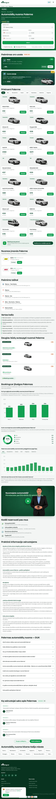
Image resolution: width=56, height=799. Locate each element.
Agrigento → (32, 750)
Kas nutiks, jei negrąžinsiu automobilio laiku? (28, 676)
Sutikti (5, 795)
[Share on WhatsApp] (12, 775)
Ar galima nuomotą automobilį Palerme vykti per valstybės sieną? (28, 685)
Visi (3, 92)
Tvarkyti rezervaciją (33, 781)
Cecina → (4, 750)
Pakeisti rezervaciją (33, 787)
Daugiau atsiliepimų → (21, 741)
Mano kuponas (32, 783)
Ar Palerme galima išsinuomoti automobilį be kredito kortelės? (28, 656)
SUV (27, 92)
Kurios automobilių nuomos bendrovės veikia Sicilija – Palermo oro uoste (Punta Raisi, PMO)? (28, 666)
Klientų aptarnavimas (5, 783)
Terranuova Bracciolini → (39, 754)
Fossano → (28, 754)
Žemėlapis (44, 66)
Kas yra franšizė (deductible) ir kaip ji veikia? (28, 652)
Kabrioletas (34, 92)
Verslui (22, 92)
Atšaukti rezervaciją (33, 785)
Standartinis (15, 92)
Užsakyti (23, 112)
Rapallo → (40, 750)
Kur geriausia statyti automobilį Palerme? (28, 680)
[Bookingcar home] (5, 2)
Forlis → (50, 754)
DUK (2, 785)
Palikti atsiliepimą (35, 741)
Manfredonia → (13, 750)
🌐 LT (49, 2)
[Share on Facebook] (2, 775)
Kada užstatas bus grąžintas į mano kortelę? (28, 647)
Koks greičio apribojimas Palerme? (28, 690)
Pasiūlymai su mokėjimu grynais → (43, 243)
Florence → (48, 750)
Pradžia (2, 6)
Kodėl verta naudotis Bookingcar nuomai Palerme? (28, 671)
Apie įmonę (3, 781)
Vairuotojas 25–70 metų (21, 47)
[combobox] (29, 27)
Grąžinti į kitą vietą (8, 47)
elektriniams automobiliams (18, 77)
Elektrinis (41, 92)
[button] (4, 27)
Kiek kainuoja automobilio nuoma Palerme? (28, 661)
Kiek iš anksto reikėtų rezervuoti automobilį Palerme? (28, 642)
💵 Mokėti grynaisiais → (8, 378)
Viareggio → (5, 754)
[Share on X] (6, 775)
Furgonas (49, 92)
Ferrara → (13, 754)
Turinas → (20, 754)
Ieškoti (28, 42)
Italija (7, 6)
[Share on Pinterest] (9, 775)
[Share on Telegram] (15, 775)
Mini (8, 92)
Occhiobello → (23, 750)
